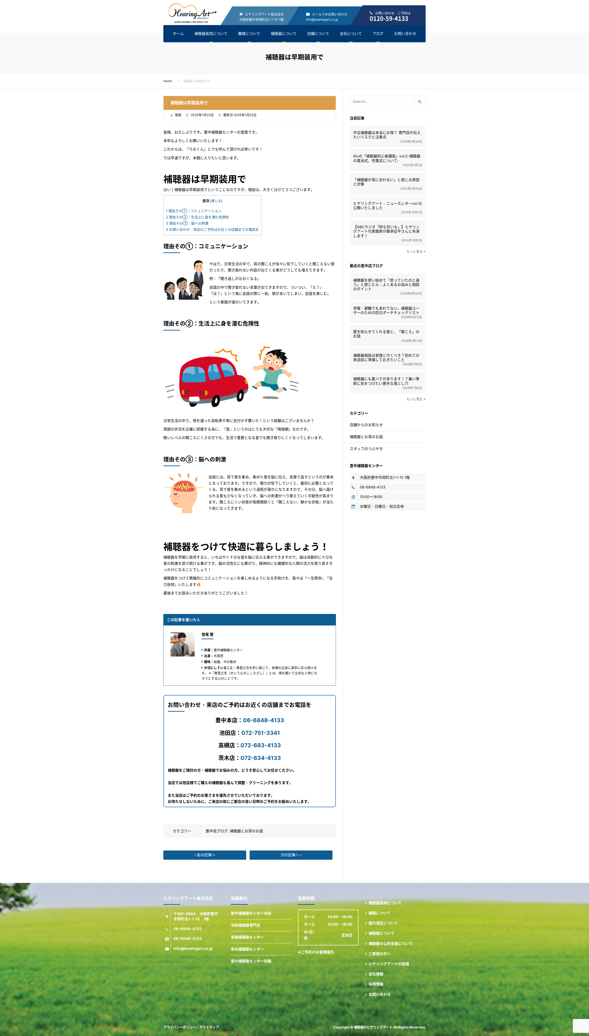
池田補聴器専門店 (245, 925)
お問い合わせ (405, 33)
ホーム (178, 33)
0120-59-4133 (389, 18)
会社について (351, 33)
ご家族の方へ (380, 953)
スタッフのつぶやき (366, 448)
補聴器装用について (211, 33)
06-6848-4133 (263, 720)
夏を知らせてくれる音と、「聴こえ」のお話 (386, 334)
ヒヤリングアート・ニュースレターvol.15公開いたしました (387, 205)
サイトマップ (209, 1027)
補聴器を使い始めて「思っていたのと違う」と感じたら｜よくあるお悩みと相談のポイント (386, 284)
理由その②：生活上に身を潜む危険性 (197, 217)
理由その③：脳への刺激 (187, 223)
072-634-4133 (260, 758)
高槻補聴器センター (247, 937)
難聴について (249, 33)
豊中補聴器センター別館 (251, 961)
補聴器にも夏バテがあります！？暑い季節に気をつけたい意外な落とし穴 (386, 381)
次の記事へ (290, 855)
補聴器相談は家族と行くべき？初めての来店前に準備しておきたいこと (386, 357)
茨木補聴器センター (247, 949)
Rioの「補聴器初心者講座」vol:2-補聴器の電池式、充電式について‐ (386, 158)
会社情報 (376, 974)
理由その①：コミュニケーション (194, 211)
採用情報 (376, 984)
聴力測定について (383, 923)
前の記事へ (205, 855)
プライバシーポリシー (179, 1027)
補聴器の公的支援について (391, 943)
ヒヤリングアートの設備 (389, 964)
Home (167, 81)
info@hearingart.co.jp (322, 19)
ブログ (378, 33)
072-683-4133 (260, 745)
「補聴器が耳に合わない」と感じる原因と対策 (386, 182)
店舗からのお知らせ (366, 424)
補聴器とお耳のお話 (246, 831)
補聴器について (284, 33)
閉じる (216, 201)
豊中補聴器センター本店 (251, 913)
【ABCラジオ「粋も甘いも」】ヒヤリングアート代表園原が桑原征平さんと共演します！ (386, 231)
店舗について (318, 33)
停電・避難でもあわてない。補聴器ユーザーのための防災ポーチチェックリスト (386, 310)
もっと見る (415, 251)
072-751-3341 (260, 733)
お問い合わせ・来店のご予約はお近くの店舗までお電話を (212, 229)
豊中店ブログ (217, 831)
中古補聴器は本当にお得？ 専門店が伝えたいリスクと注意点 (387, 135)
